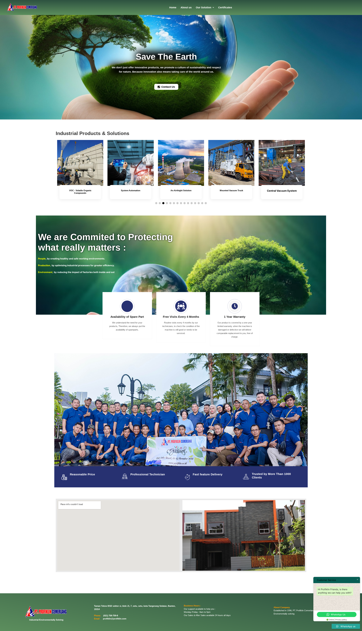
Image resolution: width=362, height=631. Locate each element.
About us (186, 7)
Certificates (225, 7)
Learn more (80, 200)
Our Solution (203, 7)
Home (172, 7)
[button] (205, 7)
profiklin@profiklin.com (114, 618)
